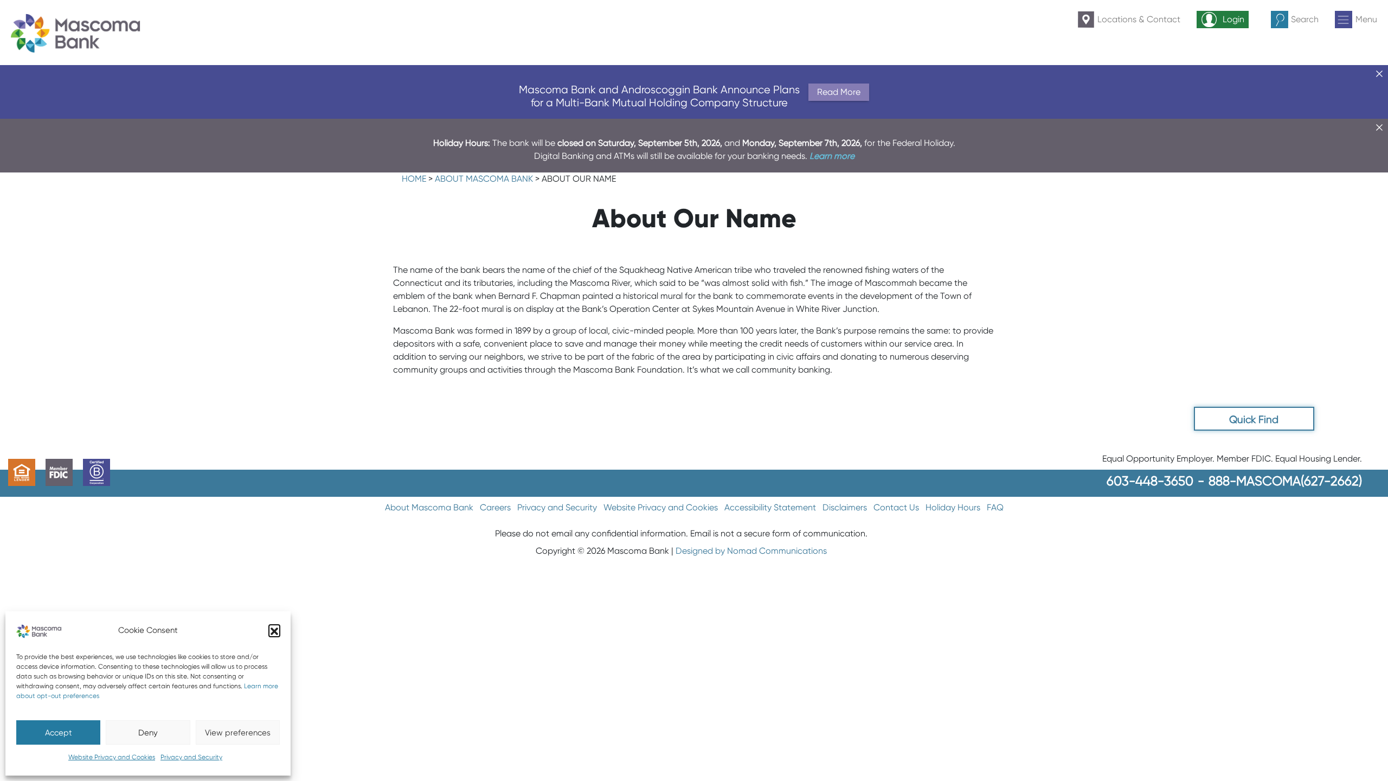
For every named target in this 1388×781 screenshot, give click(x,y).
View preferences (238, 733)
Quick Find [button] (1253, 419)
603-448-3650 (1150, 481)
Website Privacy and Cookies (111, 757)
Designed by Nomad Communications (751, 551)
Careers (495, 507)
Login (1233, 19)
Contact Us (896, 507)
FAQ (995, 507)
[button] (274, 630)
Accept (58, 733)
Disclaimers (844, 507)
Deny (148, 733)
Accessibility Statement (770, 507)
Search (1305, 19)
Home (414, 179)
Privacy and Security (191, 757)
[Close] (1379, 73)
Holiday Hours (953, 507)
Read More (838, 92)
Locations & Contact (1138, 19)
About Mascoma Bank (484, 179)
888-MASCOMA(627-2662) (1285, 481)
